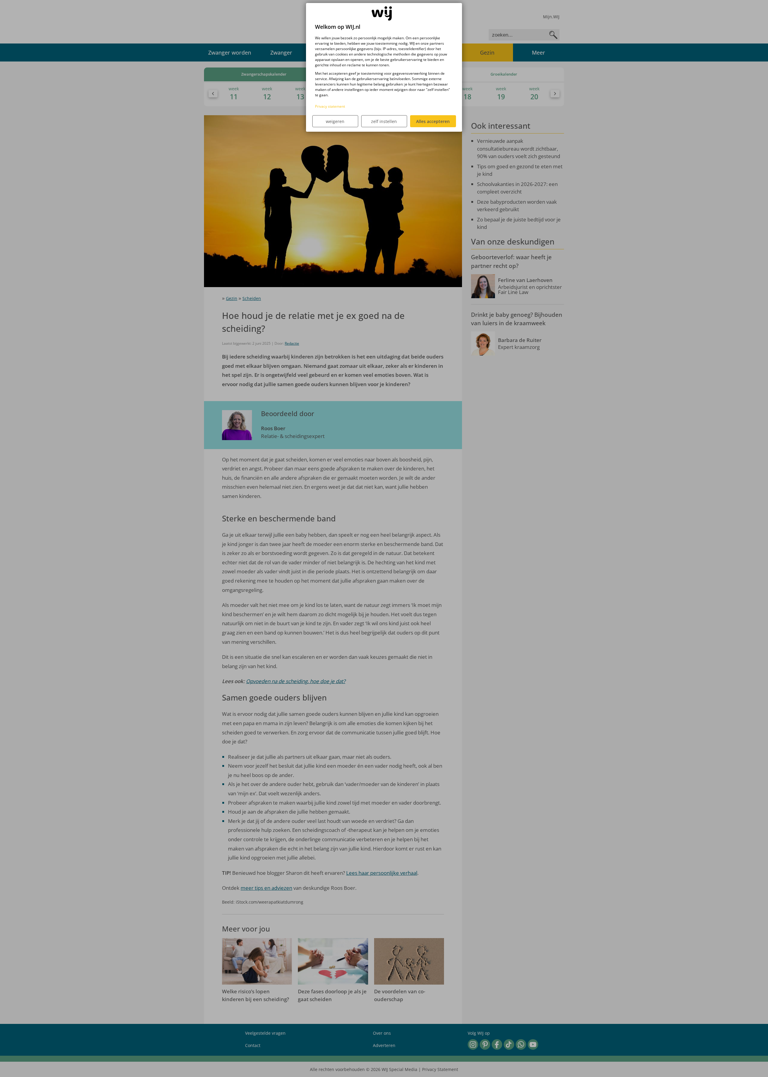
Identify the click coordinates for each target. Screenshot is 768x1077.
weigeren (335, 121)
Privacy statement (330, 106)
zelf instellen (384, 121)
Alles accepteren (433, 121)
